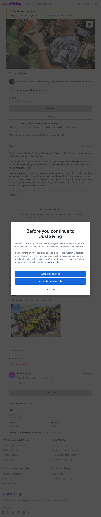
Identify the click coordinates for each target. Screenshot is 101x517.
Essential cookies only (50, 281)
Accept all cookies (50, 273)
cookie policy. (54, 262)
